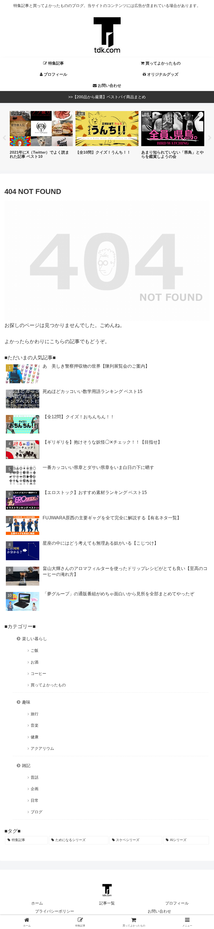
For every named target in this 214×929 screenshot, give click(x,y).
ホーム (37, 903)
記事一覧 (107, 903)
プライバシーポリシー (54, 911)
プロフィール (177, 903)
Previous (4, 138)
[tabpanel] (41, 137)
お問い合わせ (159, 911)
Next (210, 138)
